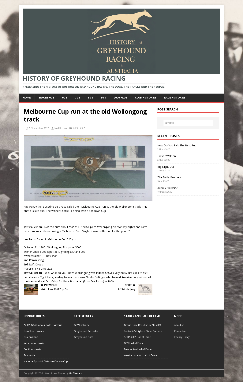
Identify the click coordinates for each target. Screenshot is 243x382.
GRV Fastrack (81, 325)
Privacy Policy (182, 337)
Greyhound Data (83, 337)
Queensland (31, 337)
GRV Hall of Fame (134, 343)
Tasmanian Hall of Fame (138, 349)
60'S (75, 128)
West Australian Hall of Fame (140, 355)
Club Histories (145, 97)
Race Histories (174, 97)
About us (179, 325)
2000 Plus (120, 97)
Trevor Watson (166, 156)
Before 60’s (46, 97)
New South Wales (34, 331)
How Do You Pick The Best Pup (176, 145)
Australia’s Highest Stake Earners (143, 331)
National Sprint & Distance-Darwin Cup (46, 361)
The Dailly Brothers (169, 177)
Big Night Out (165, 166)
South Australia (32, 349)
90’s (103, 97)
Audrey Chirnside (167, 188)
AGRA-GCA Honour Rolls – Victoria (43, 325)
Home (27, 97)
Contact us (180, 331)
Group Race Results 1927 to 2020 (142, 325)
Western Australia (34, 343)
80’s (90, 97)
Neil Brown (60, 128)
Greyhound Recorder (86, 331)
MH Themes (75, 373)
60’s (64, 97)
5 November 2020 (39, 128)
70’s (77, 97)
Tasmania (29, 355)
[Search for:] (188, 123)
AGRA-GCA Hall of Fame (137, 337)
